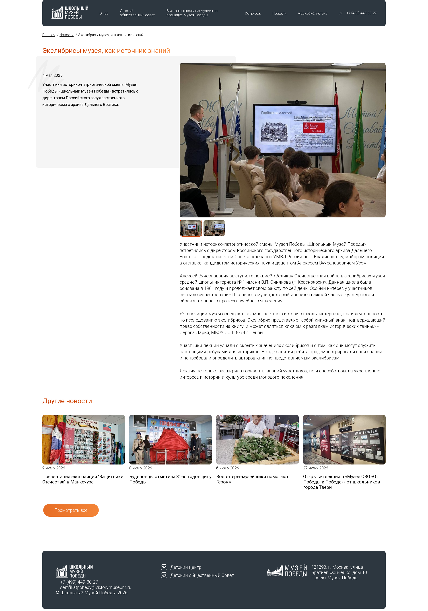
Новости (279, 13)
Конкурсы (253, 13)
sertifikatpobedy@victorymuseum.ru (95, 587)
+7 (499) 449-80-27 (361, 13)
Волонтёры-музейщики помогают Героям (252, 479)
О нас (104, 13)
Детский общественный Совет (202, 575)
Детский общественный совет (137, 13)
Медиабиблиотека (312, 13)
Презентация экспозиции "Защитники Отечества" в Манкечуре (82, 479)
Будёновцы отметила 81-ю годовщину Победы (170, 479)
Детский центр (185, 567)
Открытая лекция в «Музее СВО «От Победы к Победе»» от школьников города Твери (341, 482)
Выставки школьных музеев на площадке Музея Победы (192, 13)
